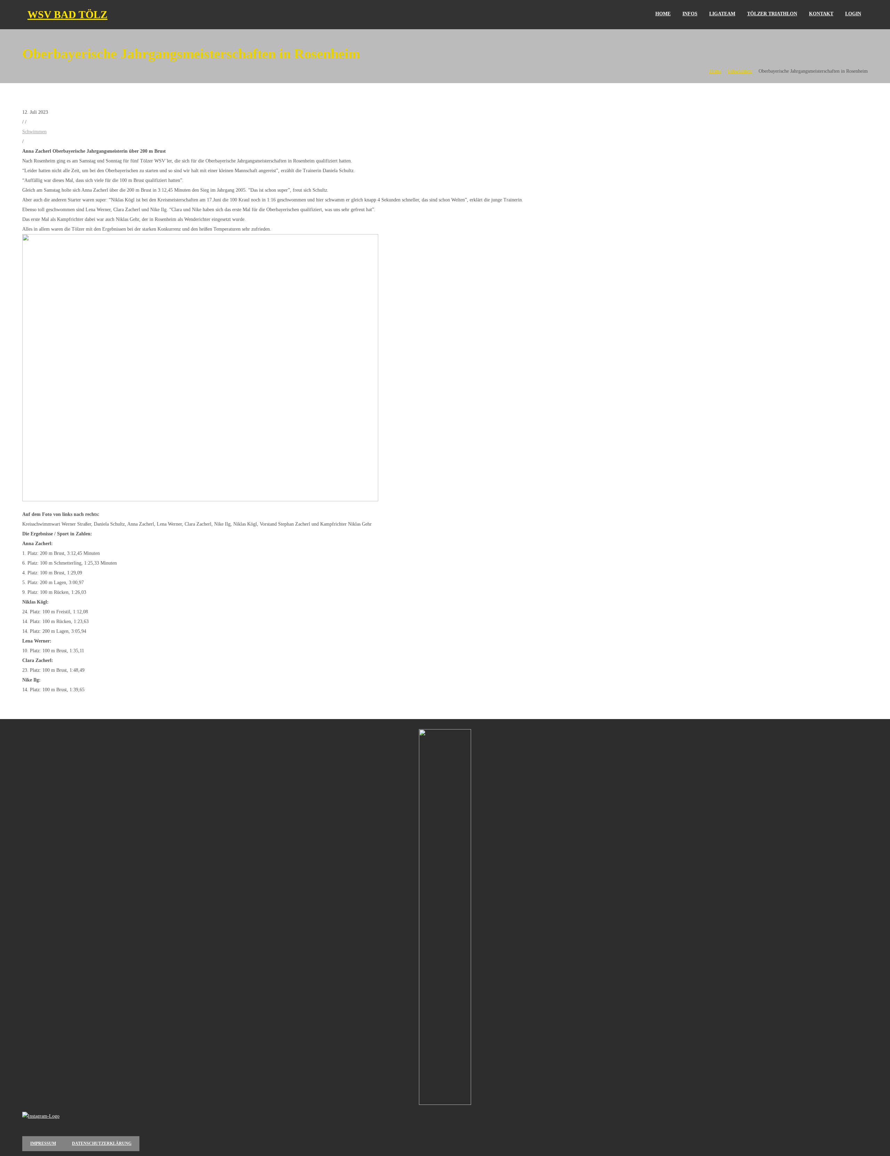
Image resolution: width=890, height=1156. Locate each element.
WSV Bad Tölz (67, 14)
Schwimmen (740, 71)
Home (715, 71)
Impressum (43, 1143)
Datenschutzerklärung (101, 1143)
